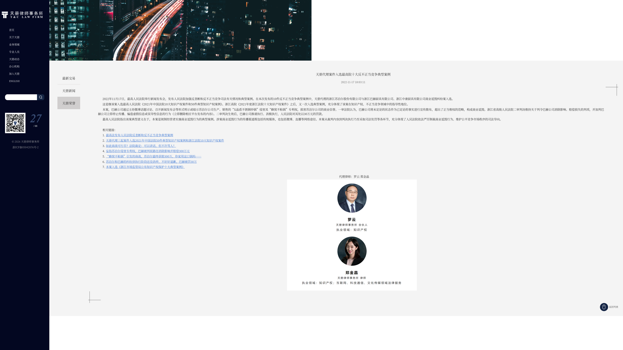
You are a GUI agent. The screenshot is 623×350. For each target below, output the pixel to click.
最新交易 (68, 78)
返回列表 (613, 306)
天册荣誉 (68, 103)
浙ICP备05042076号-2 (25, 147)
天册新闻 (68, 90)
